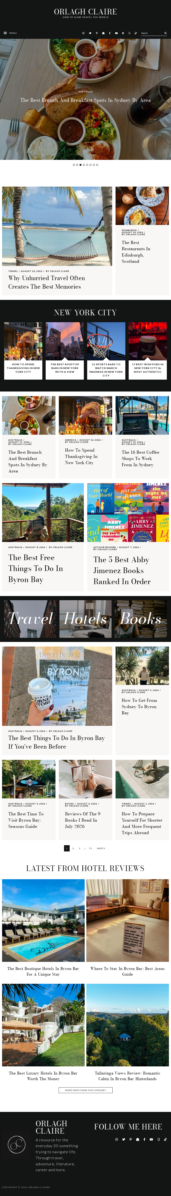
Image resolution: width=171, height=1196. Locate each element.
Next (100, 848)
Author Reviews (104, 547)
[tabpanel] (85, 99)
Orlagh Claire (85, 12)
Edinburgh (129, 230)
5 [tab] (87, 165)
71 (91, 848)
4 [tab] (84, 165)
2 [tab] (77, 165)
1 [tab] (74, 165)
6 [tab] (90, 165)
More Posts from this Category (85, 1090)
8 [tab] (97, 165)
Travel (13, 271)
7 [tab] (94, 165)
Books (69, 804)
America (85, 92)
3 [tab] (80, 165)
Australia (15, 440)
